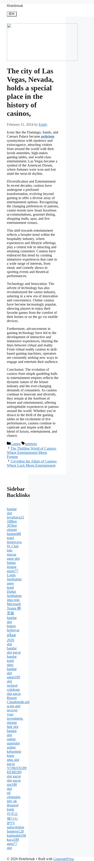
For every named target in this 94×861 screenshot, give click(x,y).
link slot (12, 727)
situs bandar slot (12, 669)
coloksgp (13, 689)
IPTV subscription (15, 825)
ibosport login (12, 807)
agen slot (13, 558)
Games (15, 444)
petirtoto (31, 444)
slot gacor (14, 694)
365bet (12, 525)
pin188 (12, 784)
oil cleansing (13, 795)
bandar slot (12, 511)
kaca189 (13, 839)
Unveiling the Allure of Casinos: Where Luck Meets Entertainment (32, 463)
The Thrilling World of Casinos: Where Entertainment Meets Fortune (32, 452)
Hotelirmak (15, 6)
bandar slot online (12, 735)
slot (9, 644)
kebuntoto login (14, 754)
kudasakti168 (16, 835)
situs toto (13, 600)
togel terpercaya (14, 540)
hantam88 (14, 534)
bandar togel (12, 659)
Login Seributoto (14, 577)
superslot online (13, 745)
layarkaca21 (15, 517)
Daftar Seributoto (14, 594)
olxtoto (12, 530)
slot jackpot (12, 683)
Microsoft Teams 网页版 (14, 608)
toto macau (11, 552)
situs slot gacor (13, 762)
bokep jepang (11, 565)
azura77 (12, 571)
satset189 (13, 677)
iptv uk (12, 801)
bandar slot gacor (14, 650)
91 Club (12, 546)
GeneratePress (63, 859)
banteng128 (15, 831)
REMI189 (14, 772)
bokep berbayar (13, 628)
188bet (12, 521)
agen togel (10, 585)
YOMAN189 (16, 768)
